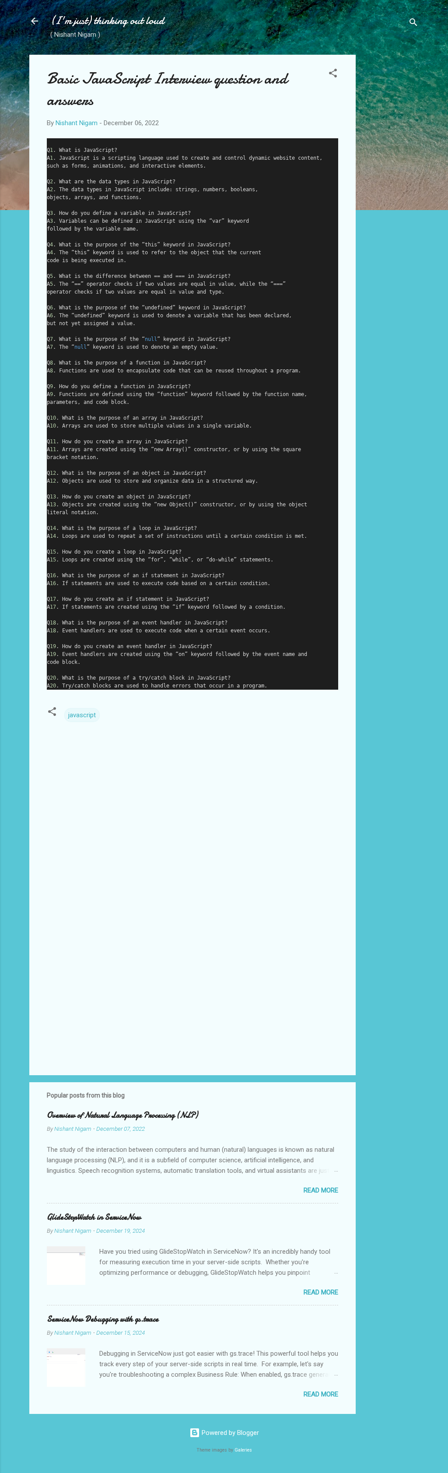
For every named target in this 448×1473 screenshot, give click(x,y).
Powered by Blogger (229, 1433)
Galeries (243, 1450)
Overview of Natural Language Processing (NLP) (122, 1115)
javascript (82, 715)
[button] (333, 74)
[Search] (413, 24)
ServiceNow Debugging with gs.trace (102, 1319)
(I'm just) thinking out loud (107, 21)
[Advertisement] (391, 186)
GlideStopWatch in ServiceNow (94, 1217)
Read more (321, 1190)
